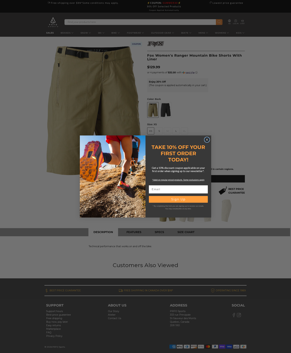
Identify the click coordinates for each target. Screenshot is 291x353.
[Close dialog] (206, 139)
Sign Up (178, 199)
